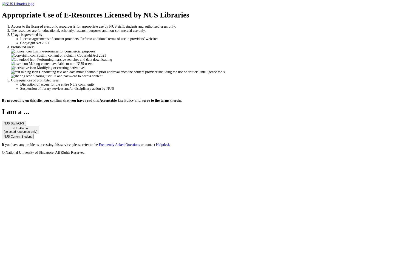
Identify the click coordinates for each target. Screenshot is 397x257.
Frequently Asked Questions (119, 145)
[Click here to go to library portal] (18, 4)
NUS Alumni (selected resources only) (20, 130)
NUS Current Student (18, 136)
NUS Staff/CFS (14, 123)
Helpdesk (163, 145)
